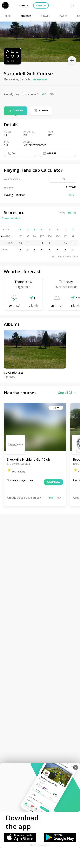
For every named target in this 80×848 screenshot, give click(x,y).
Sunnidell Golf (11, 218)
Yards (61, 212)
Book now (53, 482)
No (52, 94)
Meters (72, 212)
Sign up (41, 5)
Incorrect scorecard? (65, 256)
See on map (39, 79)
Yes (44, 94)
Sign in (23, 5)
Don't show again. (40, 845)
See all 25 (65, 392)
